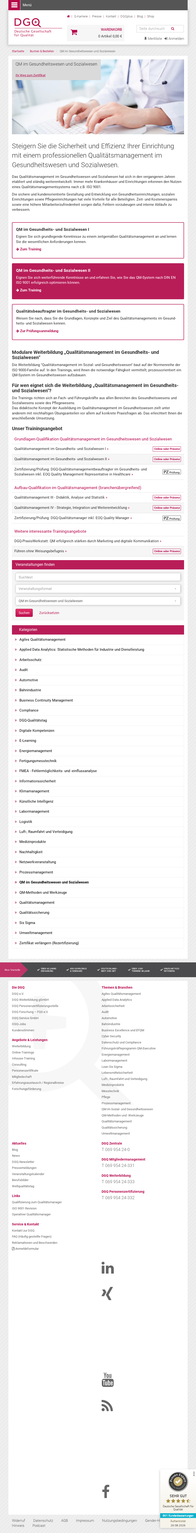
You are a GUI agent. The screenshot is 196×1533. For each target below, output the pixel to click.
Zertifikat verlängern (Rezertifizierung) (49, 943)
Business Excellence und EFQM (123, 1030)
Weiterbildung (21, 1046)
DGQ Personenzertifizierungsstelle (35, 1006)
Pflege (106, 1097)
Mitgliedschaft (22, 1077)
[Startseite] (69, 16)
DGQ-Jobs (19, 1024)
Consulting (19, 1064)
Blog (140, 16)
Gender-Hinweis (157, 1520)
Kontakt (111, 16)
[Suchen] (172, 29)
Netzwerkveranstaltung (37, 862)
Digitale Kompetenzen (36, 730)
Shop (150, 16)
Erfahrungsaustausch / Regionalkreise (38, 1082)
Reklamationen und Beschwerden (34, 1242)
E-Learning (27, 740)
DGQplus (126, 16)
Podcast (39, 1525)
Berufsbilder (20, 1180)
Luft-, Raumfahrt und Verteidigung (45, 832)
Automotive (28, 680)
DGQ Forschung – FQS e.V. (30, 1012)
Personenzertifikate (25, 1070)
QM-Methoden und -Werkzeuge (123, 1115)
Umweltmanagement (35, 933)
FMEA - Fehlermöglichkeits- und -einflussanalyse (58, 771)
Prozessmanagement (36, 872)
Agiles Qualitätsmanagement (42, 639)
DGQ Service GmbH (25, 1018)
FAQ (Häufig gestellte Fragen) (32, 1236)
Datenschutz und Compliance (121, 1042)
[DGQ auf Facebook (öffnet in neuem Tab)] (113, 1496)
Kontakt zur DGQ (23, 1230)
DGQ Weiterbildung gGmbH (30, 999)
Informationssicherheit (37, 781)
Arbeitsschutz (30, 660)
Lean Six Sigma (112, 1066)
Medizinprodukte (32, 842)
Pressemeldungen (24, 1168)
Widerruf (18, 1520)
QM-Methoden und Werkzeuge (43, 892)
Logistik (25, 822)
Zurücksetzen (49, 613)
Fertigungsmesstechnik (38, 761)
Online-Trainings (23, 1052)
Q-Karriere (81, 16)
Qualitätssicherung (34, 912)
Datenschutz (43, 1520)
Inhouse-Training (23, 1058)
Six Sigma (27, 923)
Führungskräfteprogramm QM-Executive (129, 1048)
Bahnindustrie (30, 690)
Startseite (18, 51)
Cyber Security (111, 1036)
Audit (23, 670)
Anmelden (176, 38)
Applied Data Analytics (117, 999)
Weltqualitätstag (23, 1186)
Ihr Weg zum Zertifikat (30, 75)
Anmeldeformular (27, 1248)
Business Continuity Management (46, 700)
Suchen (24, 613)
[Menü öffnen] (14, 5)
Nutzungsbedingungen (119, 1520)
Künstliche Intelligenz (36, 801)
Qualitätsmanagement (36, 902)
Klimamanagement (34, 791)
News (16, 1155)
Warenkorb (111, 29)
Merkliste (154, 38)
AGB (64, 1520)
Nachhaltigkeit (31, 852)
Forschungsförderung (26, 1089)
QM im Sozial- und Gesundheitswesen (127, 1109)
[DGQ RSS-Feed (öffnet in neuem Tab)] (113, 1410)
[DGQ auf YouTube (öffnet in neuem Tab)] (113, 1384)
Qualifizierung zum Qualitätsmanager (37, 1202)
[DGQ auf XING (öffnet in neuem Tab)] (113, 1298)
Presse (97, 16)
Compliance (28, 710)
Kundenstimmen (23, 1030)
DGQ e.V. (18, 994)
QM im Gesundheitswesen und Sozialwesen (54, 882)
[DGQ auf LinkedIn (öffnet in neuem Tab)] (113, 1272)
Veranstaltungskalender (28, 1174)
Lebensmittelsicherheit (117, 1072)
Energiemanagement (35, 751)
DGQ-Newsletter (23, 1162)
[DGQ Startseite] (37, 27)
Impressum (85, 1520)
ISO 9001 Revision (24, 1208)
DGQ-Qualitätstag (33, 720)
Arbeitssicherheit (113, 1006)
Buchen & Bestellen (42, 51)
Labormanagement (34, 811)
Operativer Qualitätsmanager (31, 1214)
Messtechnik (110, 1091)
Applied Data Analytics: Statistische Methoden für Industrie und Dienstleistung (81, 649)
